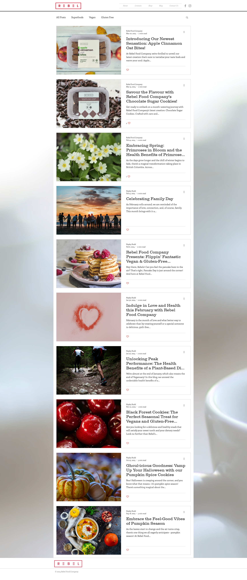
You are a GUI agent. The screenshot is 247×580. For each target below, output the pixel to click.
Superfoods (77, 17)
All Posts (61, 17)
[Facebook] (185, 6)
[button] (225, 7)
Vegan (92, 17)
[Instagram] (190, 6)
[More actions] (185, 32)
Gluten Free (107, 17)
